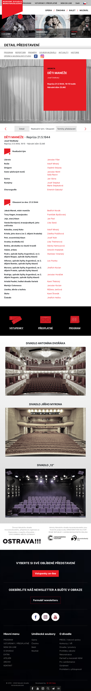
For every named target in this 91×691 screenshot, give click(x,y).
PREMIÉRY (32, 52)
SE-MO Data (51, 683)
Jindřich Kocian (54, 267)
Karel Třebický (53, 281)
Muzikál (35, 651)
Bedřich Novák (53, 210)
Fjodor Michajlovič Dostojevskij (46, 36)
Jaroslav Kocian (54, 285)
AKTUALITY (63, 52)
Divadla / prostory (67, 647)
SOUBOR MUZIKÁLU (47, 52)
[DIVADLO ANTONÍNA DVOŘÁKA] (45, 371)
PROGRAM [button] (27, 3)
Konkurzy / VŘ (65, 643)
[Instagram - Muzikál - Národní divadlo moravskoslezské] (42, 56)
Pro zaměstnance (67, 662)
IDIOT (38, 34)
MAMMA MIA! (6, 32)
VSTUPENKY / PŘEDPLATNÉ (16, 643)
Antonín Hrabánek (55, 250)
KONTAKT (8, 665)
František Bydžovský (56, 214)
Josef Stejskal (53, 182)
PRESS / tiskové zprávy (70, 640)
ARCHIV (7, 662)
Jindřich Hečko (54, 297)
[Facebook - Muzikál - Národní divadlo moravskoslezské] (36, 56)
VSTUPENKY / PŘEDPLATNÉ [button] (46, 3)
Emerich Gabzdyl (55, 189)
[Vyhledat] (48, 688)
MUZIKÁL (84, 10)
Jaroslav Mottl (53, 172)
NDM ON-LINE (10, 647)
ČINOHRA (60, 10)
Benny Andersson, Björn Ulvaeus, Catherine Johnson (15, 35)
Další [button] (78, 3)
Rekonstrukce (65, 654)
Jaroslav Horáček (55, 274)
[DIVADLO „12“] (45, 493)
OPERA (48, 10)
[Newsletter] (53, 688)
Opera (34, 640)
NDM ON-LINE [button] (66, 3)
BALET (72, 10)
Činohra (35, 643)
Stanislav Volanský (55, 254)
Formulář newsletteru (45, 600)
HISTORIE (75, 52)
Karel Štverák (53, 293)
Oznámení (63, 665)
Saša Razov (52, 174)
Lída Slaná (52, 222)
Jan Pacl (51, 218)
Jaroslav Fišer (53, 159)
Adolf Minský (53, 163)
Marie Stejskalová (55, 185)
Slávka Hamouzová (56, 246)
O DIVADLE (9, 651)
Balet (34, 647)
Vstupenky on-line (45, 573)
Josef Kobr (52, 237)
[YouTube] (37, 688)
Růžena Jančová (54, 289)
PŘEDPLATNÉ (45, 328)
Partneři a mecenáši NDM (70, 658)
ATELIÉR (7, 658)
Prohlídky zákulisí (67, 651)
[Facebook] (32, 688)
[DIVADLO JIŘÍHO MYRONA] (45, 432)
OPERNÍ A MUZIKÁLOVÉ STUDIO (17, 56)
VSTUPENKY (16, 328)
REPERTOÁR (20, 52)
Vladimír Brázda (54, 168)
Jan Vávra (51, 178)
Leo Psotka (52, 261)
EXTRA (7, 654)
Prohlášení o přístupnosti (70, 669)
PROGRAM (8, 52)
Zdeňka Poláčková (55, 233)
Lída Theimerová (54, 241)
